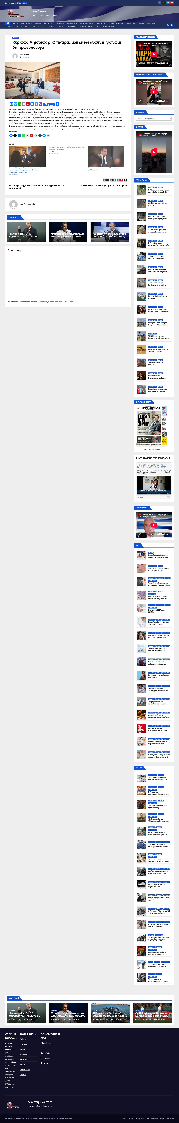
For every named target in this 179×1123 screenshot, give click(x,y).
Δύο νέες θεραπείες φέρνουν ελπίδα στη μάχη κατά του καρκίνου (158, 599)
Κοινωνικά (151, 23)
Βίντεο (23, 1075)
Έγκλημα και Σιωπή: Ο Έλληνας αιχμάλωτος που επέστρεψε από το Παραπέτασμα (157, 822)
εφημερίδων (157, 449)
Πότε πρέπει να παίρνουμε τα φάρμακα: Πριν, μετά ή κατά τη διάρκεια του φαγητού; (159, 757)
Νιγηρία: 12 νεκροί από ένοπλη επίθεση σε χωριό (157, 217)
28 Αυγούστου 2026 (18, 1019)
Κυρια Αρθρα (152, 594)
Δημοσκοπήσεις (117, 23)
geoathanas (33, 1019)
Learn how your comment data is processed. (55, 302)
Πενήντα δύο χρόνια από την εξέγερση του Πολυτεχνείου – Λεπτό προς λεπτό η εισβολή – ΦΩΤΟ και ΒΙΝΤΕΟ (158, 874)
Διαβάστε (151, 578)
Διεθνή (38, 23)
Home (124, 1118)
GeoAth (26, 54)
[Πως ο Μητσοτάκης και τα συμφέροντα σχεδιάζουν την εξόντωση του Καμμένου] (68, 150)
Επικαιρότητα (26, 23)
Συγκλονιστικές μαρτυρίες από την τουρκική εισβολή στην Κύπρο (157, 779)
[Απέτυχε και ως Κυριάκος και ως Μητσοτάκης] (107, 156)
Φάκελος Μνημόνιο (105, 27)
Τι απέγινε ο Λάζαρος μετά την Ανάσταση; (157, 807)
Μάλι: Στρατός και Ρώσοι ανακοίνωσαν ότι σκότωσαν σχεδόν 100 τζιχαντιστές (158, 311)
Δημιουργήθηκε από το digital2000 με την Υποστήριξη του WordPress (27, 1118)
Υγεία (22, 1065)
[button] (168, 25)
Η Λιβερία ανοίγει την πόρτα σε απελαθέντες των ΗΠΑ (158, 191)
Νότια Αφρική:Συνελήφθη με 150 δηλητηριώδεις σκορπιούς (158, 351)
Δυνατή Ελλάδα (39, 11)
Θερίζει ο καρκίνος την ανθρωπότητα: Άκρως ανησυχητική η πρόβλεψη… (158, 664)
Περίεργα (42, 27)
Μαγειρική (131, 23)
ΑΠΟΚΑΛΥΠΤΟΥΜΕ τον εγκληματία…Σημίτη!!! (102, 185)
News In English (86, 27)
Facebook (46, 1043)
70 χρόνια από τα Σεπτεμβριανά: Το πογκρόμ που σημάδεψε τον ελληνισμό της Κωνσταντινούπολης (159, 982)
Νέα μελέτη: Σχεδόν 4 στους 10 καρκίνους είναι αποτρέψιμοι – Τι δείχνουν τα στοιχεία (158, 625)
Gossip (19, 27)
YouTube (47, 1053)
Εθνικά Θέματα (86, 23)
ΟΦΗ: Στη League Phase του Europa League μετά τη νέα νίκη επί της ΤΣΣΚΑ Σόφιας (151, 1016)
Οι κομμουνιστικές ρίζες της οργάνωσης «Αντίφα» (158, 953)
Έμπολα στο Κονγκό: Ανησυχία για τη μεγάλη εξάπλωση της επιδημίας (157, 258)
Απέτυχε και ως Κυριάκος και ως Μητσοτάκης (102, 168)
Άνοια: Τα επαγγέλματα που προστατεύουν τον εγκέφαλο (158, 556)
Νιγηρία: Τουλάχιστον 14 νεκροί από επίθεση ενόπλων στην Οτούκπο (159, 272)
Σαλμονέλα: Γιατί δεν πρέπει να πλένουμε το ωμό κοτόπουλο (158, 570)
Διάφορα (96, 1010)
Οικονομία (59, 23)
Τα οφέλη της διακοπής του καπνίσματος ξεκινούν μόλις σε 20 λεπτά (158, 585)
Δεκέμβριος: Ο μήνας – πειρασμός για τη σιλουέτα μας (157, 717)
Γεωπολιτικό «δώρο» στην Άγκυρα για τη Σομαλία (158, 390)
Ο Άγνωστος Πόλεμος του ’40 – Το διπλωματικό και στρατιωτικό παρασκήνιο (159, 913)
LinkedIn (46, 1058)
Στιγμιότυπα (152, 580)
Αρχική (15, 23)
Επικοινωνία (170, 1118)
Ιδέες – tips (30, 27)
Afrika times (102, 23)
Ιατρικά (10, 27)
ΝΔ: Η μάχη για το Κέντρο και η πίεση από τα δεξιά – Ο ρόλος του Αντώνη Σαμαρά (109, 236)
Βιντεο (60, 27)
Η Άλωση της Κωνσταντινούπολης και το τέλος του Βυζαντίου (158, 794)
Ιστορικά (72, 27)
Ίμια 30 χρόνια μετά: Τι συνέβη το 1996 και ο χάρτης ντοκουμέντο (158, 846)
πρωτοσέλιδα (148, 449)
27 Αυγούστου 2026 (102, 1019)
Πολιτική (48, 23)
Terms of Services (152, 1118)
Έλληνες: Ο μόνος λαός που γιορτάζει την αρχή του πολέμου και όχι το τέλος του (158, 940)
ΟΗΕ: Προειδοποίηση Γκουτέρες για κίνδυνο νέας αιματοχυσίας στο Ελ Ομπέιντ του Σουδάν (158, 339)
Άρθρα (162, 1118)
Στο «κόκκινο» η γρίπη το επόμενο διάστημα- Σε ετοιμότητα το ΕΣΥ (157, 651)
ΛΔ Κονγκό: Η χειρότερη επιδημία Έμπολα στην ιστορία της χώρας (157, 232)
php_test (130, 1118)
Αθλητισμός (72, 23)
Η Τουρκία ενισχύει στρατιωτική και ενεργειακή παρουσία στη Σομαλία (158, 245)
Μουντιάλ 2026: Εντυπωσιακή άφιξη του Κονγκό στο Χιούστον (157, 378)
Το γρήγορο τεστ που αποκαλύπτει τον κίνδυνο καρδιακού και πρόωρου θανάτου (157, 705)
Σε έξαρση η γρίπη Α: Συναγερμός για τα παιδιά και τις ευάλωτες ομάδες (158, 690)
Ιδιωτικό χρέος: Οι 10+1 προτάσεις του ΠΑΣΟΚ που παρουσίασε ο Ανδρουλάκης (24, 236)
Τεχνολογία (25, 1070)
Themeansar (68, 1118)
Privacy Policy (139, 1118)
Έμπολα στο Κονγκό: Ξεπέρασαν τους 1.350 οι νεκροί (157, 285)
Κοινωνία (24, 1054)
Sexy (51, 27)
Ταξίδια (141, 23)
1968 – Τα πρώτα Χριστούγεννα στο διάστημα (158, 860)
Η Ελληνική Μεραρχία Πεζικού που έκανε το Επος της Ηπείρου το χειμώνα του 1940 (159, 927)
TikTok (45, 1063)
